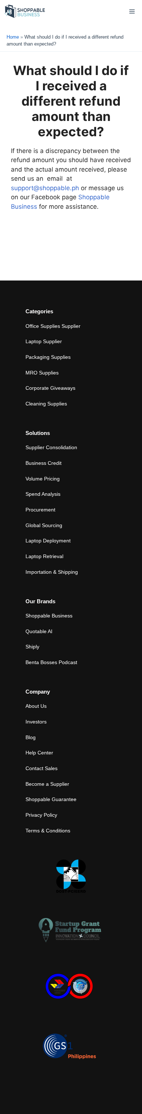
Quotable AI (38, 631)
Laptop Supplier (43, 341)
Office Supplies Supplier (52, 326)
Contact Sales (41, 768)
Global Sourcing (43, 525)
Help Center (39, 753)
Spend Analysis (42, 494)
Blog (30, 737)
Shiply (32, 647)
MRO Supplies (42, 373)
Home (13, 37)
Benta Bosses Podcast (51, 662)
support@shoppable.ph (45, 188)
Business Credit (43, 463)
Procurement (40, 510)
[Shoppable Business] (25, 11)
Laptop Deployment (48, 541)
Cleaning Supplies (46, 404)
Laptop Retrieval (44, 556)
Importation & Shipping (51, 572)
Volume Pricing (42, 479)
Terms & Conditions (47, 830)
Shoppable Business (48, 616)
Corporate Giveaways (50, 388)
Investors (36, 722)
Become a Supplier (47, 784)
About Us (36, 706)
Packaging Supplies (48, 357)
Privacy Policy (41, 815)
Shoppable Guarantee (50, 799)
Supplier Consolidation (51, 447)
